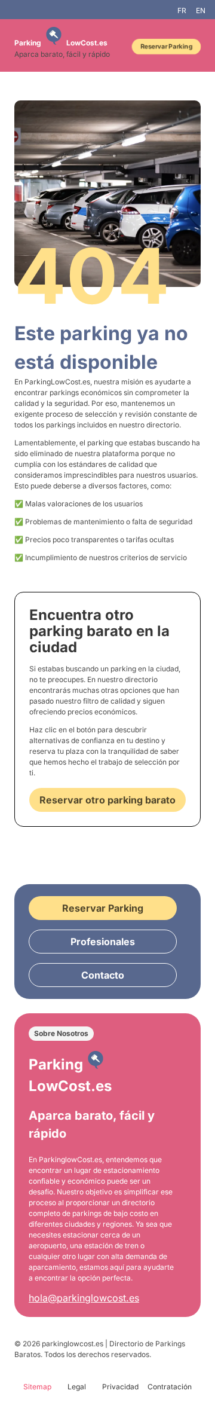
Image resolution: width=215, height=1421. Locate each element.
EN (200, 10)
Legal (76, 1386)
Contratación (170, 1386)
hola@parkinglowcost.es (84, 1298)
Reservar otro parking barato (107, 800)
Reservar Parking (166, 46)
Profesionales (102, 942)
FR (181, 10)
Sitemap (37, 1386)
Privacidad (120, 1386)
